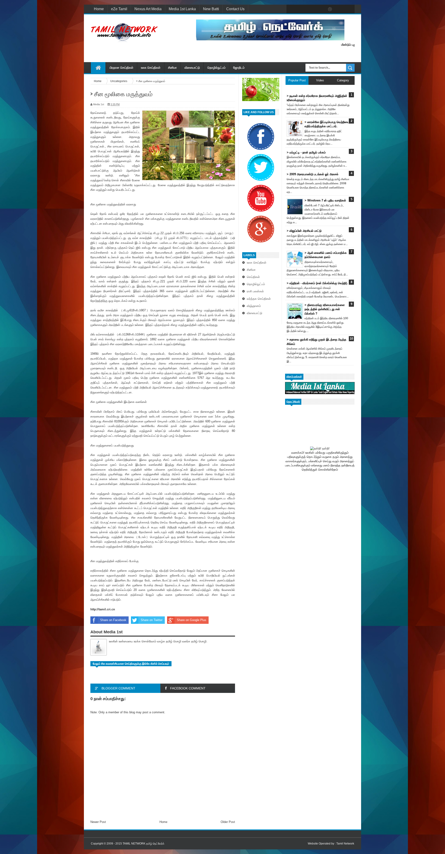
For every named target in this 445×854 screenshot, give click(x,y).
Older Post (228, 822)
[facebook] (291, 9)
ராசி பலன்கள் (255, 291)
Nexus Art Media (148, 9)
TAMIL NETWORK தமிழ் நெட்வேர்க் (143, 843)
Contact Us (235, 9)
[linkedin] (339, 9)
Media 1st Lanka (182, 9)
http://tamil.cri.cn (102, 609)
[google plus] (349, 9)
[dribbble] (330, 9)
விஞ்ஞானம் (254, 306)
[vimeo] (310, 9)
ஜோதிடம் (239, 67)
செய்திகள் (253, 277)
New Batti (211, 9)
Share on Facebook (113, 620)
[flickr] (320, 9)
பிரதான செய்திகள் (121, 67)
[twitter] (300, 9)
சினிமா (172, 67)
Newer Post (98, 822)
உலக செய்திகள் (150, 67)
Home (99, 9)
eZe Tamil (119, 9)
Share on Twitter (151, 620)
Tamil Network (345, 843)
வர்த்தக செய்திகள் (259, 298)
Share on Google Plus (191, 620)
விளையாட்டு (192, 67)
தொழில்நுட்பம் (216, 67)
